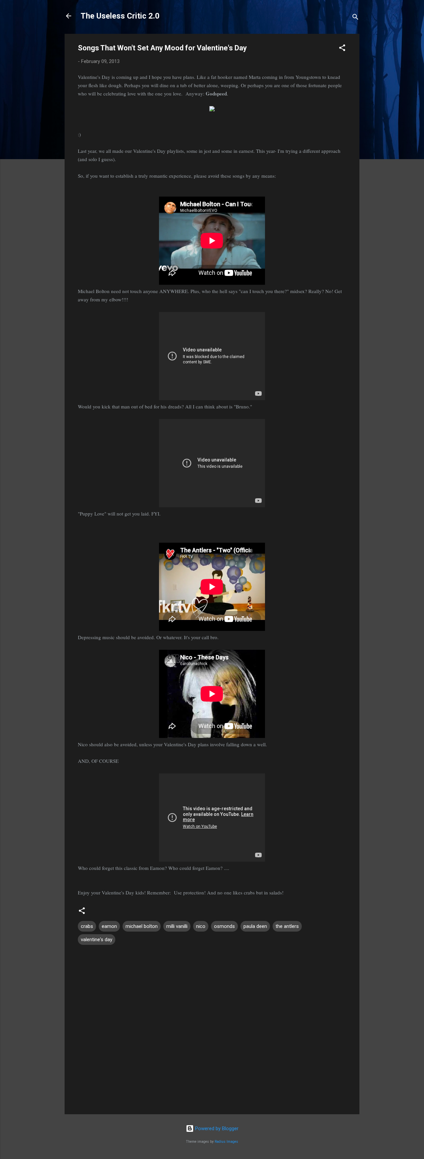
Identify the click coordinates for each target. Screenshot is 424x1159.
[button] (342, 49)
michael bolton (142, 926)
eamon (109, 926)
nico (200, 926)
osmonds (224, 926)
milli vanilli (176, 926)
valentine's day (96, 940)
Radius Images (226, 1141)
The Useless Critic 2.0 (120, 16)
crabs (87, 926)
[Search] (355, 18)
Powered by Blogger (216, 1128)
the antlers (287, 926)
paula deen (255, 926)
